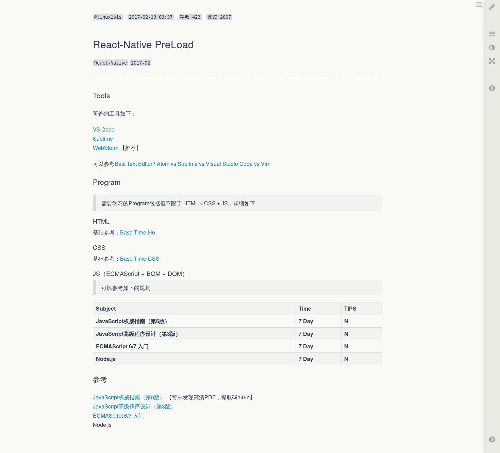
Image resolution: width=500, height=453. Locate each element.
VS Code (104, 129)
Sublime (103, 138)
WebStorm (105, 148)
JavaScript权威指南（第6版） (129, 397)
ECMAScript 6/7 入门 (118, 415)
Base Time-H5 (137, 232)
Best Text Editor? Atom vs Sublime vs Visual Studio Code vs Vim (192, 164)
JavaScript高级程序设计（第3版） (134, 406)
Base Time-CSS (140, 258)
